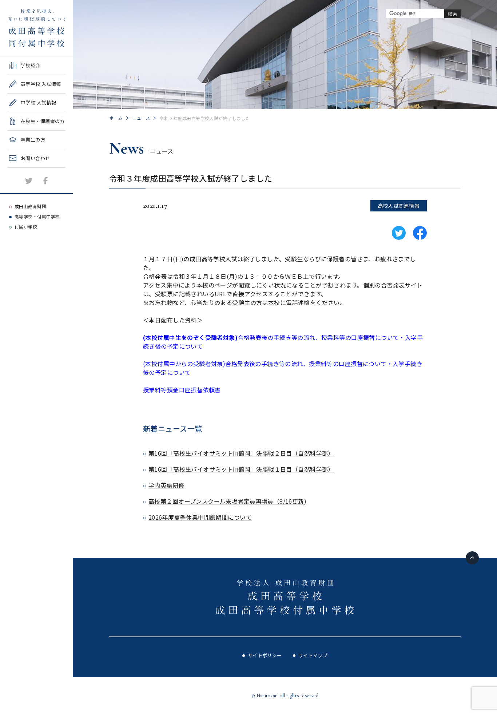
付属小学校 (26, 226)
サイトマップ (313, 655)
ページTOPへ (472, 557)
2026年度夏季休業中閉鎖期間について (200, 517)
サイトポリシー (265, 655)
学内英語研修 (166, 485)
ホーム (116, 118)
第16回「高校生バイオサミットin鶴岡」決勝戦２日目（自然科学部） (241, 453)
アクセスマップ (24, 188)
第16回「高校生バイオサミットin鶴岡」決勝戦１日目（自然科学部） (241, 469)
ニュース (141, 118)
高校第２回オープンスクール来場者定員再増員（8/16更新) (227, 501)
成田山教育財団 (30, 206)
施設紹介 (17, 170)
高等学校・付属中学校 (37, 216)
